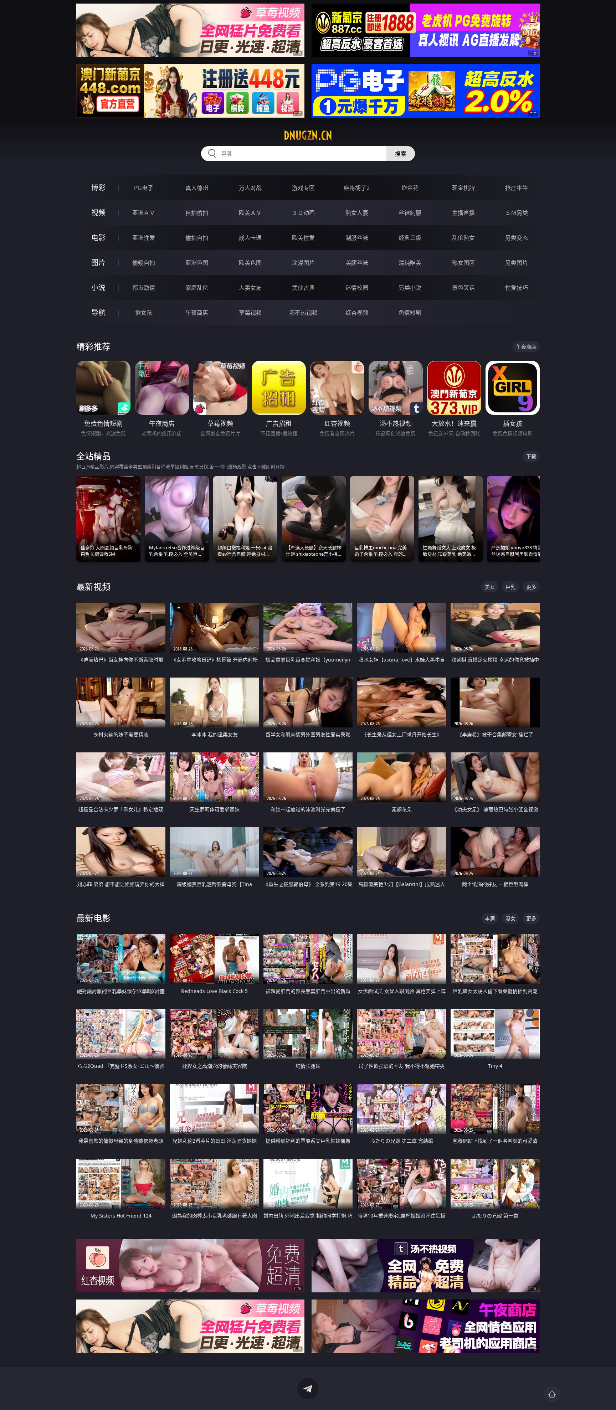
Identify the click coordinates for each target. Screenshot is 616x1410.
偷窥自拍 (143, 263)
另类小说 (410, 288)
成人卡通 (250, 238)
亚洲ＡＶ (143, 213)
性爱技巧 (516, 288)
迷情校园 (356, 288)
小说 (98, 287)
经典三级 (410, 238)
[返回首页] (551, 1394)
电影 (98, 237)
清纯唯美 (410, 263)
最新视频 (93, 586)
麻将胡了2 (357, 188)
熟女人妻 (356, 213)
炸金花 (410, 188)
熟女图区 (463, 263)
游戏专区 (303, 188)
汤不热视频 (303, 313)
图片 (98, 262)
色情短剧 (410, 313)
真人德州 (196, 188)
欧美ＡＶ (250, 213)
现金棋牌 (463, 188)
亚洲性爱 (143, 238)
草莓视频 (250, 313)
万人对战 (250, 188)
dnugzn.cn (308, 135)
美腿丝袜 (356, 263)
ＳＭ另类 (516, 213)
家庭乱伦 (196, 288)
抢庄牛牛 (516, 188)
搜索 (400, 154)
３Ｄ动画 (303, 213)
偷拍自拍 (196, 238)
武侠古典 (303, 288)
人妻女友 (250, 288)
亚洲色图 (196, 263)
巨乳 (510, 586)
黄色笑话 (463, 288)
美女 (490, 586)
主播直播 (463, 213)
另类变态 (516, 238)
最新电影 (93, 918)
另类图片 (516, 263)
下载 (531, 456)
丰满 (490, 918)
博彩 (98, 187)
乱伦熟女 (463, 238)
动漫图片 (303, 263)
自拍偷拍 (196, 213)
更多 (531, 586)
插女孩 (143, 313)
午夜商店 (196, 313)
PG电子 (143, 188)
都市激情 (143, 288)
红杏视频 (356, 313)
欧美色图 (250, 263)
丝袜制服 (410, 213)
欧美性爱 (303, 238)
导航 (98, 312)
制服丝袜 (356, 238)
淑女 (510, 918)
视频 (98, 212)
